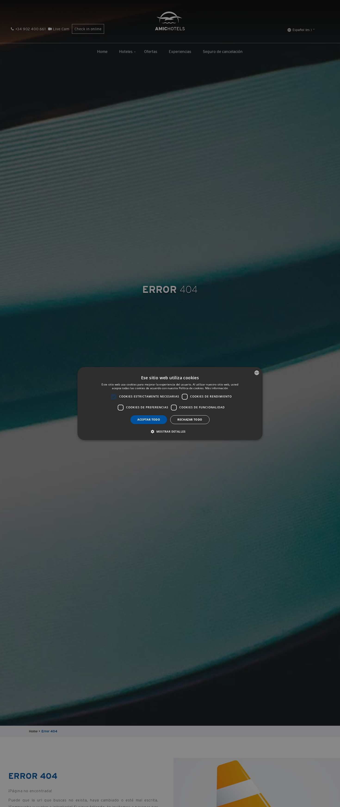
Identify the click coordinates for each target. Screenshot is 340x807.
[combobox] (256, 372)
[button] (170, 431)
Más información (216, 388)
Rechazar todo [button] (189, 420)
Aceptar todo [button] (148, 420)
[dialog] (170, 403)
